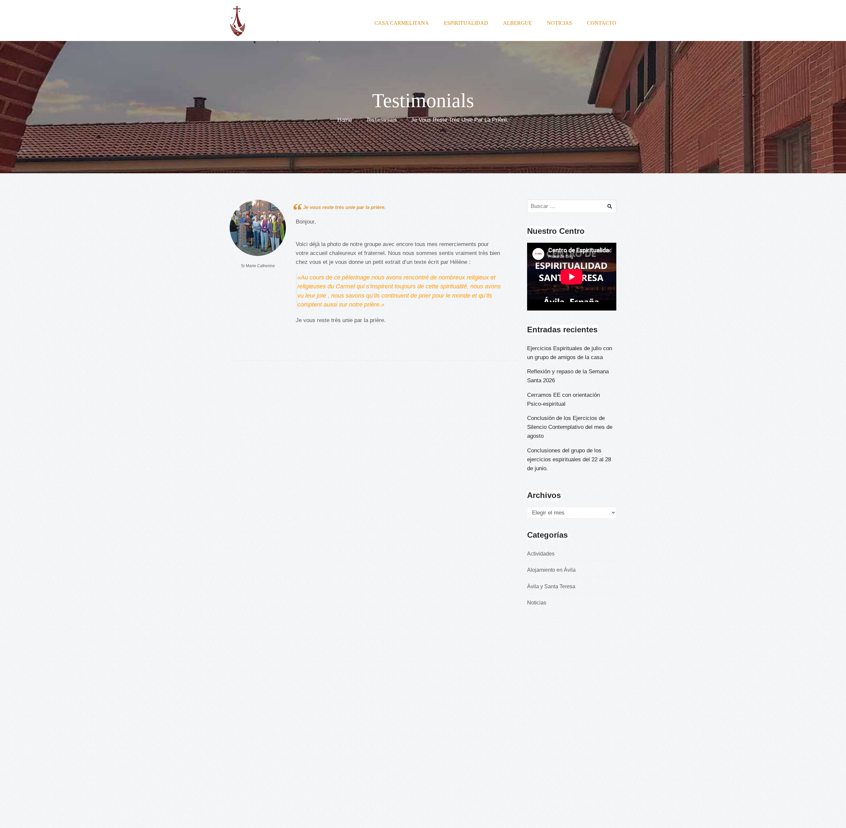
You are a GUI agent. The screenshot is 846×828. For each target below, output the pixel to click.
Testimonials (381, 120)
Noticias (536, 602)
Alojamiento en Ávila (551, 570)
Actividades (541, 554)
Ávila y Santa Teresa (551, 586)
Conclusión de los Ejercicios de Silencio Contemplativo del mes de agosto (569, 427)
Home (344, 120)
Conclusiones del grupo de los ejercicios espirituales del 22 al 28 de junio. (569, 459)
